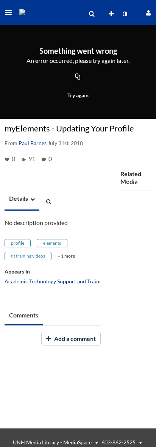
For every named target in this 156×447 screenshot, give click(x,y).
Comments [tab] (23, 315)
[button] (11, 12)
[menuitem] (92, 14)
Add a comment (74, 338)
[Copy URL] (78, 77)
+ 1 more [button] (66, 256)
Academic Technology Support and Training (55, 281)
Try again (78, 95)
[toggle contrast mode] (124, 14)
